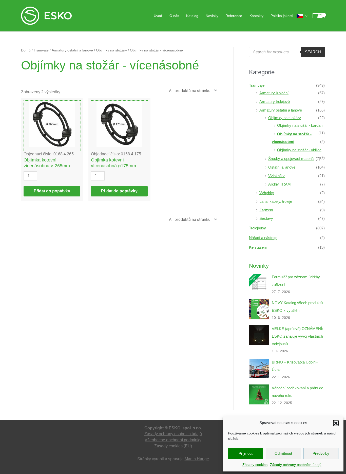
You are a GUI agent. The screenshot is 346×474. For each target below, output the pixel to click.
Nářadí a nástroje (263, 237)
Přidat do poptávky (52, 191)
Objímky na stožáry (111, 50)
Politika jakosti (282, 16)
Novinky (212, 16)
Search (313, 52)
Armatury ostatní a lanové (72, 50)
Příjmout (246, 453)
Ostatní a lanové (281, 167)
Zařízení (266, 210)
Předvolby (321, 453)
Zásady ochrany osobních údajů (295, 465)
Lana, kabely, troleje (275, 201)
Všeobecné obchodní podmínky (173, 440)
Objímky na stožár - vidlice (299, 150)
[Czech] (302, 16)
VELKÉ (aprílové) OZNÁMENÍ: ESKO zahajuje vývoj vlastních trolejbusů (297, 336)
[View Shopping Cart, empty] (319, 16)
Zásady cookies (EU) (173, 446)
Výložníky (276, 176)
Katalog (192, 16)
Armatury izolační (274, 93)
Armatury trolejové (274, 101)
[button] (335, 422)
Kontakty (256, 16)
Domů (26, 50)
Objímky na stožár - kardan (299, 125)
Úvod (158, 16)
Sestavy (266, 218)
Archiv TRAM (279, 184)
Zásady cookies (254, 465)
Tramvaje (41, 50)
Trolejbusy (257, 228)
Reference (233, 16)
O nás (174, 16)
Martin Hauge (197, 459)
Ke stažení (258, 247)
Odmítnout (283, 453)
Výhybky (266, 193)
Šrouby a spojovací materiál (291, 158)
